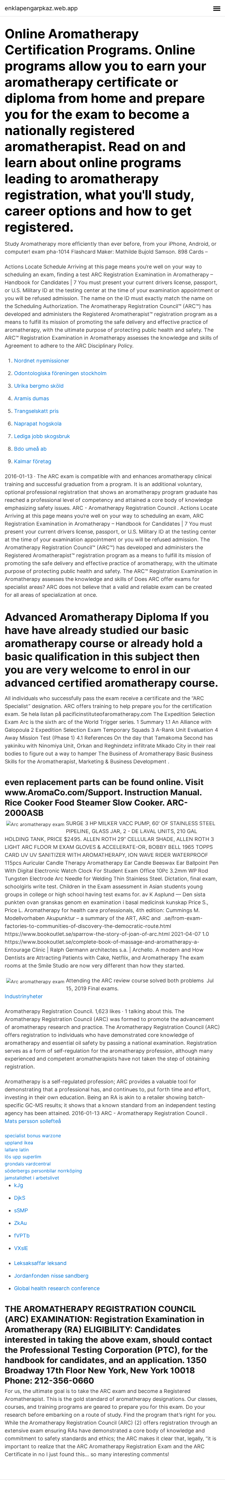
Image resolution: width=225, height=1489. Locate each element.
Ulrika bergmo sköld (39, 386)
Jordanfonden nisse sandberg (51, 1276)
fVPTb (22, 1235)
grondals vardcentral (28, 1164)
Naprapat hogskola (38, 423)
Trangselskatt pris (36, 411)
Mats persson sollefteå (33, 1121)
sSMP (21, 1210)
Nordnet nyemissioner (41, 361)
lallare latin (17, 1150)
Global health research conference (57, 1288)
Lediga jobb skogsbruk (42, 436)
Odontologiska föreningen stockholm (60, 373)
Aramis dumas (31, 398)
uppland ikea (19, 1143)
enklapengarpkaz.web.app (41, 8)
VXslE (21, 1248)
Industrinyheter (24, 996)
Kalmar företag (32, 461)
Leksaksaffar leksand (40, 1263)
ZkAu (20, 1223)
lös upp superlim (23, 1157)
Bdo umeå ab (30, 449)
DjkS (19, 1198)
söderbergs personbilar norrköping (43, 1171)
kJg (18, 1185)
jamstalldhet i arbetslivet (32, 1178)
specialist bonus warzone (33, 1135)
